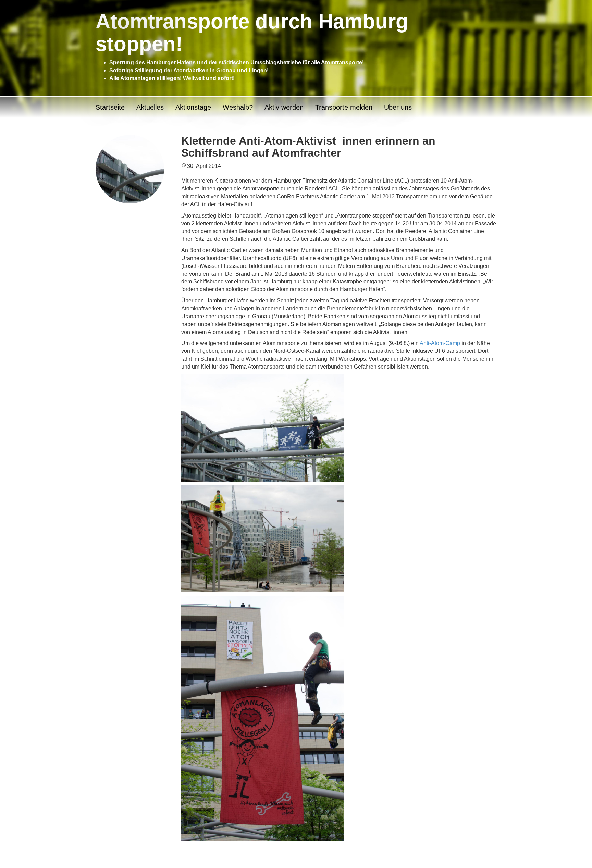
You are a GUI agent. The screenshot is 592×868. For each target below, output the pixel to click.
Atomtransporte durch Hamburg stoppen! (252, 32)
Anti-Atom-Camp (440, 343)
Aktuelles (150, 107)
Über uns (398, 107)
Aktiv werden (284, 107)
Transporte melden (343, 107)
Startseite (110, 107)
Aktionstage (193, 107)
